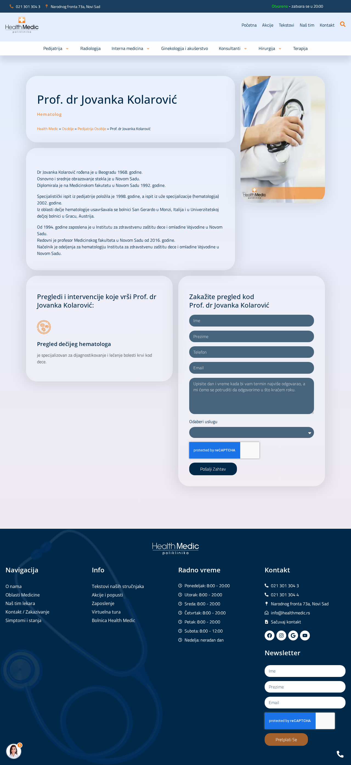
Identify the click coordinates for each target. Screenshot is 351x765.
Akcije (267, 25)
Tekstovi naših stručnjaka (118, 586)
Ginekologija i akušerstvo (184, 48)
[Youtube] (305, 635)
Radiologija (90, 48)
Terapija (300, 48)
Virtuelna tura (106, 612)
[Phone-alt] (340, 754)
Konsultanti (229, 48)
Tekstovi (286, 25)
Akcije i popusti (107, 595)
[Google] (293, 635)
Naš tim (307, 25)
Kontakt (327, 25)
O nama (13, 586)
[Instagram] (281, 635)
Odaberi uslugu (203, 421)
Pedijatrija (52, 48)
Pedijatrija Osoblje (92, 128)
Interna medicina (127, 48)
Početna (249, 25)
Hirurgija (267, 48)
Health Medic (47, 128)
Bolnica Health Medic (113, 620)
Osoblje (68, 128)
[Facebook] (269, 635)
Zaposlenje (103, 603)
